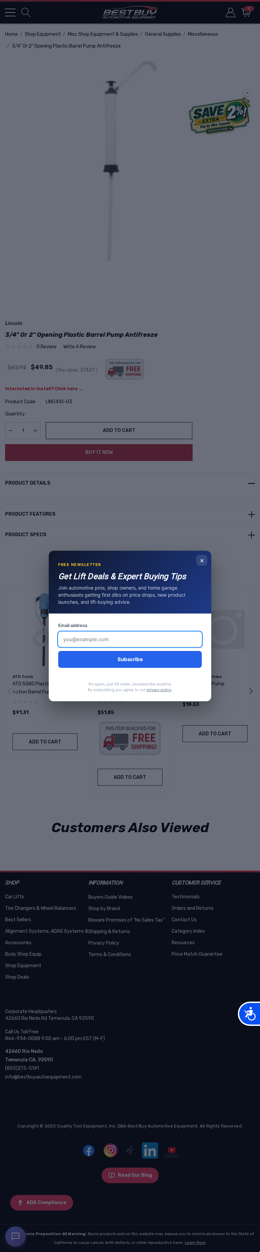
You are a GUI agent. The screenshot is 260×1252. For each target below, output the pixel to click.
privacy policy (159, 689)
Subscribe (130, 659)
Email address (72, 625)
